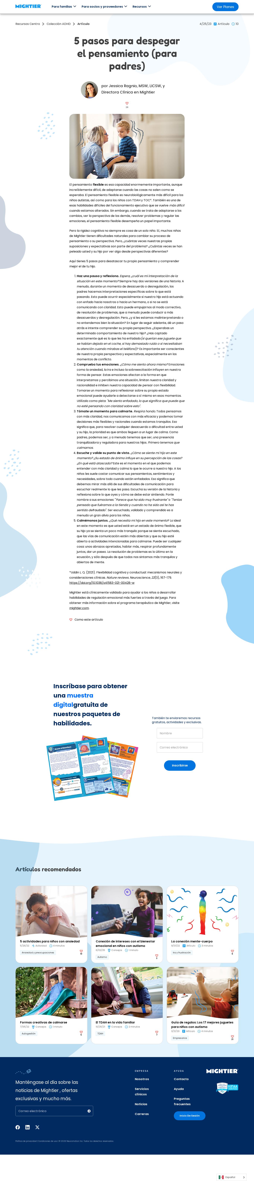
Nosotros (142, 1079)
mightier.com (79, 608)
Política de (20, 1141)
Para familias (62, 6)
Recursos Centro (27, 24)
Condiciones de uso (47, 1141)
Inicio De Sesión (190, 1115)
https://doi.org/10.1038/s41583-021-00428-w (101, 583)
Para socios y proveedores (102, 6)
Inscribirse (180, 765)
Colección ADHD (59, 24)
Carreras (142, 1114)
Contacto (181, 1079)
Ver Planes (225, 6)
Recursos (140, 6)
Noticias (141, 1104)
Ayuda (179, 1089)
